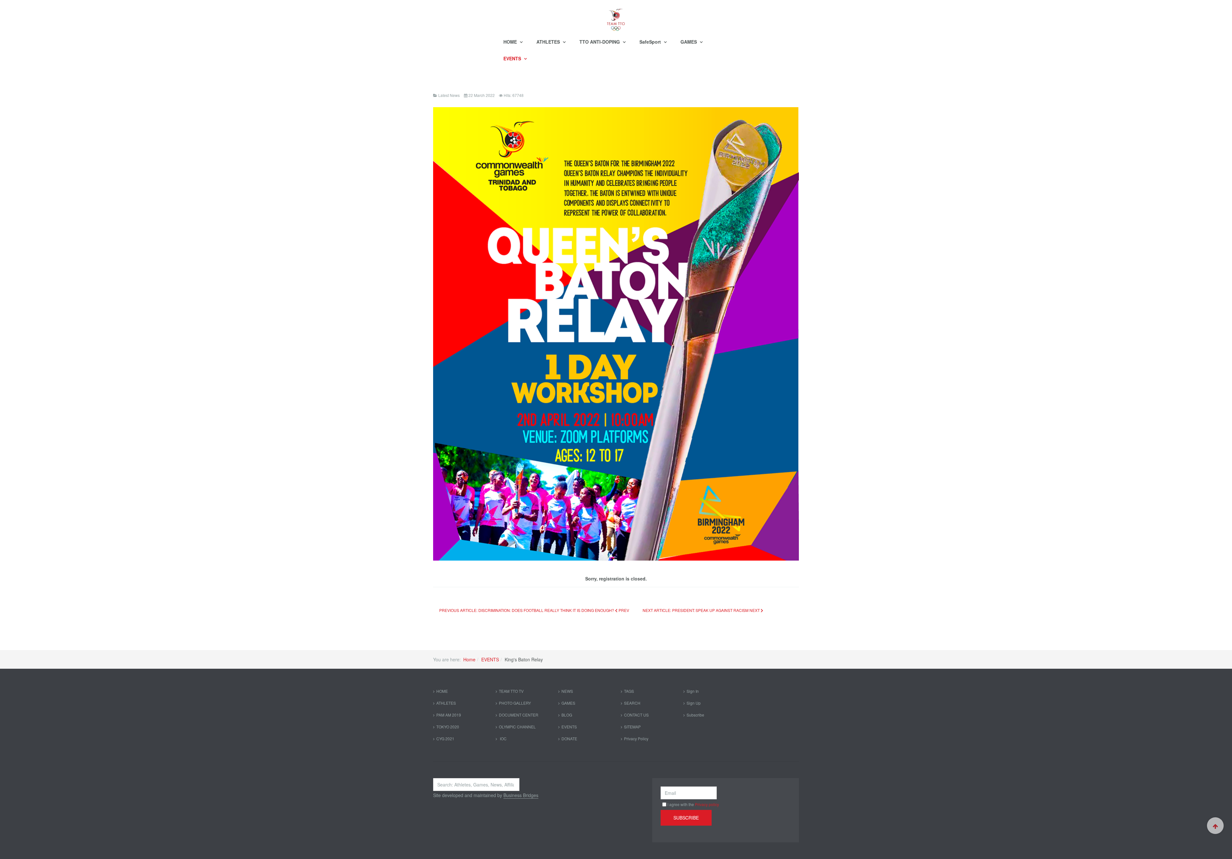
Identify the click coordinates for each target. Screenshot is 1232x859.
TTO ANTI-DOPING (600, 42)
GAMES (689, 42)
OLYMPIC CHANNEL (517, 726)
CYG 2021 (445, 738)
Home (469, 659)
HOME (510, 42)
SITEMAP (632, 726)
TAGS (629, 691)
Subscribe (695, 714)
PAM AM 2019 (448, 714)
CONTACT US (636, 714)
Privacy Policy (636, 738)
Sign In (693, 691)
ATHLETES (548, 42)
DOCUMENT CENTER (518, 714)
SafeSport (650, 42)
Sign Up (694, 703)
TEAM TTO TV (511, 691)
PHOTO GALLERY (515, 703)
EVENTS (512, 58)
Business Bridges (520, 795)
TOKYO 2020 (447, 726)
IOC (503, 738)
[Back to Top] (1215, 825)
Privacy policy (707, 804)
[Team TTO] (616, 16)
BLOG (566, 714)
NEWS (567, 691)
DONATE (569, 738)
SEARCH (632, 703)
